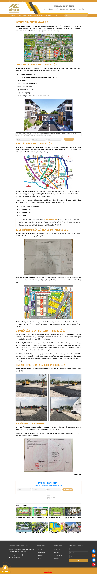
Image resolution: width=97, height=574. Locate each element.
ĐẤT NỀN (30, 15)
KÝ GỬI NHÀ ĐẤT (48, 15)
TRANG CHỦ (12, 15)
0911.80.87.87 (17, 557)
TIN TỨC (56, 15)
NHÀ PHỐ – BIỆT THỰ (38, 15)
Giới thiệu (19, 15)
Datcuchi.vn (12, 549)
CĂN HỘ (25, 15)
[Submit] (86, 15)
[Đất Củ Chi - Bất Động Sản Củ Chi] (16, 8)
